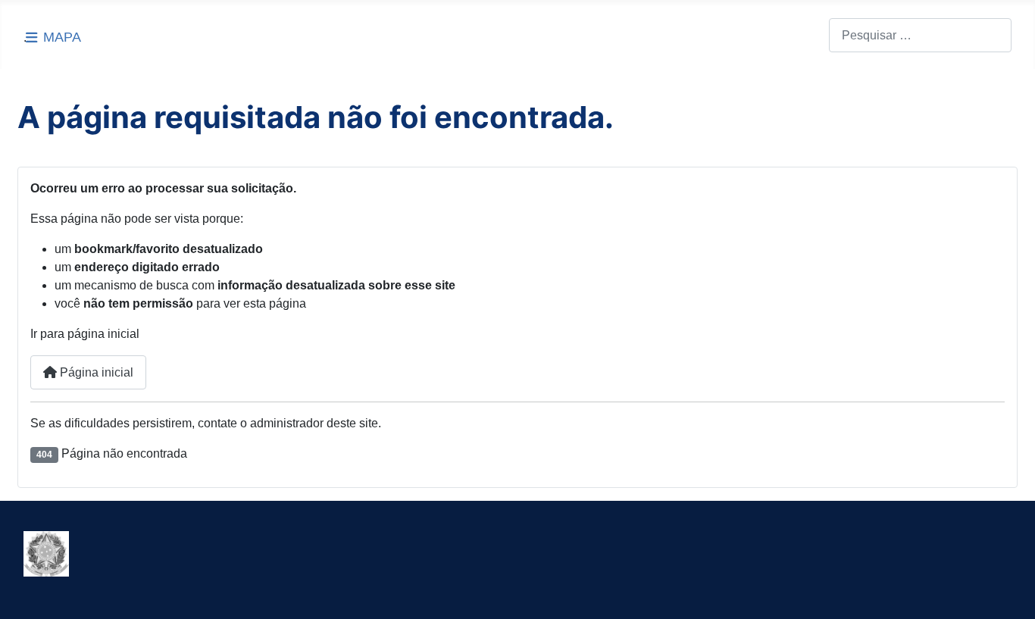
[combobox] (920, 35)
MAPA (62, 37)
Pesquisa (803, 35)
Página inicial (95, 372)
